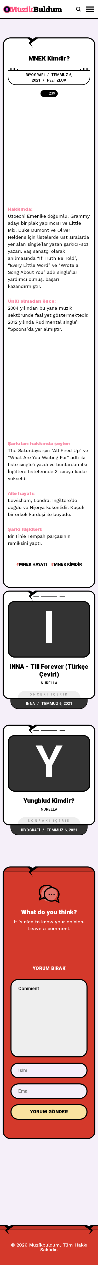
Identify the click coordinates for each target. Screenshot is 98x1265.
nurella (49, 683)
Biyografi (35, 75)
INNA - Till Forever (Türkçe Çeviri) (49, 670)
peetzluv (56, 80)
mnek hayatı (33, 564)
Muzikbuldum (44, 1245)
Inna (30, 703)
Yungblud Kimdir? (49, 800)
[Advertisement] (49, 154)
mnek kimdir (68, 564)
